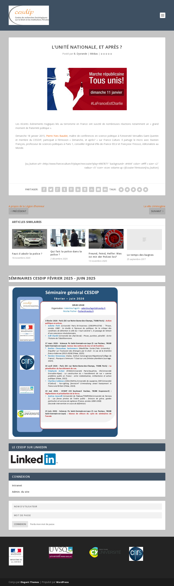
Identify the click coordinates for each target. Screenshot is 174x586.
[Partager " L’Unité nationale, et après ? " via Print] (105, 189)
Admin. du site (20, 491)
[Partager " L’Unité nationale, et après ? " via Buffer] (84, 189)
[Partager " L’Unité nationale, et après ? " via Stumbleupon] (91, 189)
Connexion (20, 524)
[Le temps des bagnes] (144, 239)
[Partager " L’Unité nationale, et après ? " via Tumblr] (64, 189)
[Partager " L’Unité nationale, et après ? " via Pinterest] (71, 189)
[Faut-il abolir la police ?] (29, 239)
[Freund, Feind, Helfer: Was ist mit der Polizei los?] (106, 239)
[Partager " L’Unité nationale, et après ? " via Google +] (57, 189)
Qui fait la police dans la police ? (66, 253)
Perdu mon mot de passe (42, 524)
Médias (94, 53)
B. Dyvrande (80, 53)
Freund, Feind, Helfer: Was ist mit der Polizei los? (105, 255)
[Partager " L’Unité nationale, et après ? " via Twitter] (50, 189)
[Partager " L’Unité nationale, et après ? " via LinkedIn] (78, 189)
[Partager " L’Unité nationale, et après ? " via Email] (98, 189)
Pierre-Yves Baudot (57, 135)
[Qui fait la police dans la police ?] (67, 238)
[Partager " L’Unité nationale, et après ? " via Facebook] (44, 189)
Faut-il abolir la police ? (27, 253)
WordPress (62, 582)
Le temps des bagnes (140, 254)
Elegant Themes (30, 582)
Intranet (17, 485)
